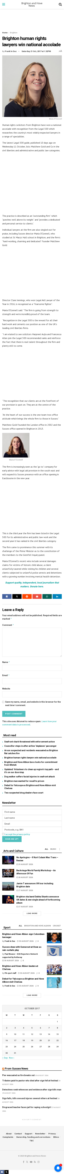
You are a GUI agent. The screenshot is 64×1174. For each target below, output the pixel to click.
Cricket (57, 926)
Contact (18, 1134)
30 (7, 1053)
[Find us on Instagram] (39, 1162)
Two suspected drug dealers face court (23, 793)
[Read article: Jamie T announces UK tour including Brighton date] (8, 886)
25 (23, 1047)
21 (49, 1040)
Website (6, 688)
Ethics (56, 1137)
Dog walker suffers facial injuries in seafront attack (29, 776)
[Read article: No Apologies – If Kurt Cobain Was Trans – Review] (8, 860)
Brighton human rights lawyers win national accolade (30, 757)
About (8, 1134)
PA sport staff (10, 973)
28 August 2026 (25, 877)
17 (15, 1040)
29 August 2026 (25, 864)
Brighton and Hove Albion (37, 926)
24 (15, 1047)
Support (28, 1134)
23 (7, 1047)
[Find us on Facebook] (23, 1162)
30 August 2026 (25, 941)
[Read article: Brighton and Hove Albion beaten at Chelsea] (54, 970)
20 (40, 1040)
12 (32, 1034)
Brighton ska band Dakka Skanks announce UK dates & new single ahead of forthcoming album (38, 899)
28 (49, 1047)
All (46, 849)
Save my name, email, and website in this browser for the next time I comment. (33, 703)
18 (23, 1040)
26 (32, 1047)
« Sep (5, 1058)
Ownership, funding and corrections (33, 1137)
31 (15, 1053)
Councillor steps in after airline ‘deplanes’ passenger (30, 746)
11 (23, 1034)
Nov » (11, 1058)
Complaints (8, 1137)
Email (6, 675)
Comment (8, 625)
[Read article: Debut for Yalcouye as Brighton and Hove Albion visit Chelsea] (54, 982)
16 (7, 1040)
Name (6, 662)
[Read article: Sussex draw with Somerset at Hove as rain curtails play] (54, 950)
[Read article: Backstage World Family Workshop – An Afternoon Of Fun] (8, 873)
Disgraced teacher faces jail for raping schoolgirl (26, 1107)
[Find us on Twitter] (27, 1162)
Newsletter (40, 1134)
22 (57, 1040)
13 (40, 1034)
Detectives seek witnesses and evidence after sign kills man (31, 1089)
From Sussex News (16, 1068)
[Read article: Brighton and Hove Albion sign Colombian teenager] (54, 938)
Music (53, 849)
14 (49, 1034)
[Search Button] (60, 4)
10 (15, 1034)
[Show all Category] (59, 849)
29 (57, 1047)
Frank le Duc (11, 51)
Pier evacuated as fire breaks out (18, 1075)
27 (40, 1047)
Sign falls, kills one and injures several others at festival (29, 1098)
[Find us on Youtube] (31, 1162)
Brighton (13, 33)
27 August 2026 (25, 890)
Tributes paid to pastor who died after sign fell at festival (30, 1080)
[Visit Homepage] (32, 4)
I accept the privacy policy (17, 834)
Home (5, 33)
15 (57, 1034)
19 (32, 1040)
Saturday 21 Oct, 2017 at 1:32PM (36, 51)
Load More (32, 913)
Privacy (52, 1134)
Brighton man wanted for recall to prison (24, 781)
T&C (32, 1141)
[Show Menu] (3, 4)
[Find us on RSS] (35, 1162)
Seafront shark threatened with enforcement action (29, 741)
